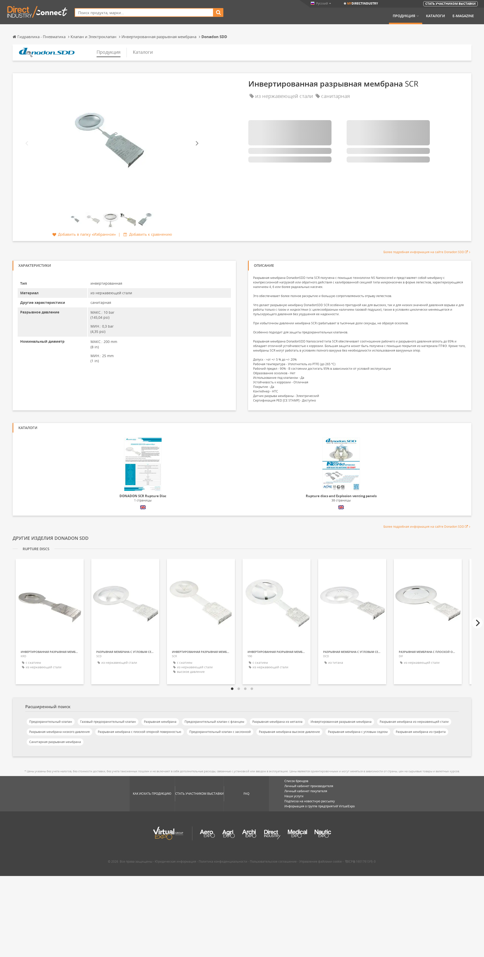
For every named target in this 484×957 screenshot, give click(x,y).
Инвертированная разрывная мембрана (341, 722)
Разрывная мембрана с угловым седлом (358, 732)
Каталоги (435, 16)
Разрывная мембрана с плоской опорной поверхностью (139, 732)
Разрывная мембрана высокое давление (289, 732)
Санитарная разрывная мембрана (55, 742)
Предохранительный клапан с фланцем (214, 722)
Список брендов (296, 781)
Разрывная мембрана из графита (421, 732)
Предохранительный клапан (50, 722)
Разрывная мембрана (160, 722)
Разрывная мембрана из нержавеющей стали (414, 722)
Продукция (404, 16)
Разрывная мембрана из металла (277, 722)
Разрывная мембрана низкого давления (59, 732)
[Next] (196, 143)
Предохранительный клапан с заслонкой (220, 732)
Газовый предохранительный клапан (108, 722)
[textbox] (144, 12)
